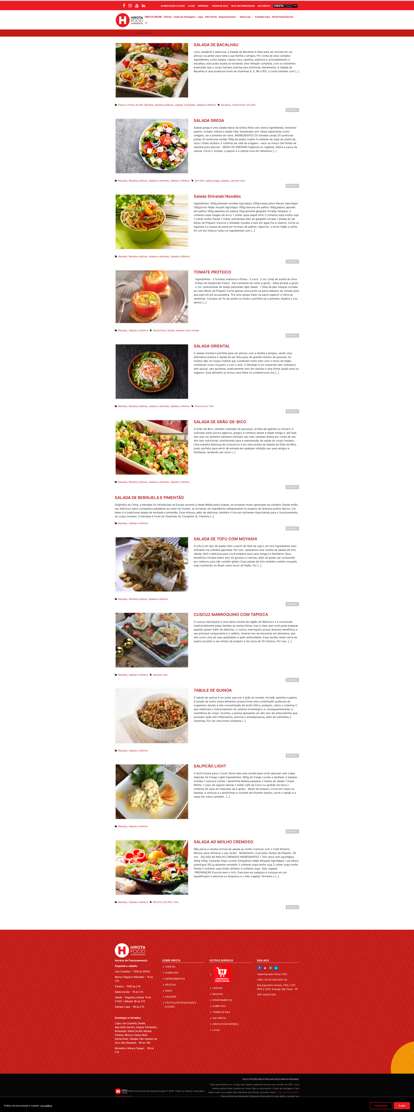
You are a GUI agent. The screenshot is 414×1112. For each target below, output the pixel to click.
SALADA (251, 104)
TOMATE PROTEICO (212, 272)
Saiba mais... (292, 110)
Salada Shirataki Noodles (217, 196)
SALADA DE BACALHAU (216, 44)
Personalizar (381, 1105)
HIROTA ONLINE (153, 17)
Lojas (191, 6)
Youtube (265, 967)
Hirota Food (238, 104)
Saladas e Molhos (206, 104)
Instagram (270, 967)
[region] (207, 1104)
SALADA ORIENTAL (212, 346)
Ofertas (168, 17)
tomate (195, 330)
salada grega (212, 180)
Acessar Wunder (124, 1096)
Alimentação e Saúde (173, 6)
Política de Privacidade (287, 1092)
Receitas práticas (164, 104)
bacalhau (226, 104)
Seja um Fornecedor (243, 6)
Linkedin (276, 967)
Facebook (259, 967)
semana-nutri (237, 180)
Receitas (128, 33)
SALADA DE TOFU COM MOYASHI (225, 539)
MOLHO (157, 902)
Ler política (46, 1105)
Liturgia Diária (123, 1063)
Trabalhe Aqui (220, 6)
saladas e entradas (185, 104)
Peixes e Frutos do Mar (130, 104)
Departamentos (227, 17)
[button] (146, 23)
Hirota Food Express (283, 17)
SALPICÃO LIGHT (210, 766)
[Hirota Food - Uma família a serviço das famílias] (129, 20)
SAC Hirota (264, 6)
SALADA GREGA (209, 120)
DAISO (168, 990)
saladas (225, 180)
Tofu (211, 406)
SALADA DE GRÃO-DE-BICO (220, 422)
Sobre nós (245, 17)
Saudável (171, 996)
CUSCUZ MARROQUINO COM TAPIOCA (231, 614)
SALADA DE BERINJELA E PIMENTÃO (149, 497)
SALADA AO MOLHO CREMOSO (223, 842)
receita (170, 330)
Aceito (401, 1105)
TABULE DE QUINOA (213, 690)
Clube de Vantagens (185, 17)
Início (118, 33)
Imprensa (203, 6)
